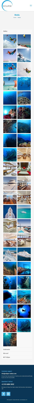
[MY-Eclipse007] (10, 169)
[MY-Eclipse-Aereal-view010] (24, 211)
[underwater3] (24, 98)
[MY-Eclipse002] (10, 226)
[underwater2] (10, 98)
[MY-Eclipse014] (24, 240)
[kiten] (10, 55)
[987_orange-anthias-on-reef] (10, 339)
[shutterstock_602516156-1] (10, 282)
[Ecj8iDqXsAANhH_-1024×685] (24, 282)
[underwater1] (24, 83)
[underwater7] (24, 126)
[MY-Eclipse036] (10, 197)
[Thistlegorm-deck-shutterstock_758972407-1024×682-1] (24, 297)
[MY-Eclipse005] (24, 169)
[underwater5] (24, 112)
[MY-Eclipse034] (24, 183)
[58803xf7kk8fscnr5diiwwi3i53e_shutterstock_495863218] (10, 41)
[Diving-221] (24, 140)
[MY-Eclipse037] (24, 197)
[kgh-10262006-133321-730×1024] (10, 297)
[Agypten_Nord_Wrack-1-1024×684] (10, 155)
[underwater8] (10, 140)
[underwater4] (10, 112)
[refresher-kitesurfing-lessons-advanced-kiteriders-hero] (24, 69)
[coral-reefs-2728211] (10, 325)
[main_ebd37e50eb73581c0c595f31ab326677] (10, 69)
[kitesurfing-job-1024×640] (24, 55)
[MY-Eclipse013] (24, 155)
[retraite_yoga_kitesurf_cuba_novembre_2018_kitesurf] (10, 83)
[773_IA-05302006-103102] (10, 268)
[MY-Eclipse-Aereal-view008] (10, 254)
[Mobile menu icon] (30, 5)
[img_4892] (10, 311)
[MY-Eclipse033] (10, 183)
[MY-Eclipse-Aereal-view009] (10, 211)
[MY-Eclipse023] (24, 226)
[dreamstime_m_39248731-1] (24, 311)
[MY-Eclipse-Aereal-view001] (24, 254)
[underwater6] (10, 126)
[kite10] (24, 41)
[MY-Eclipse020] (10, 240)
